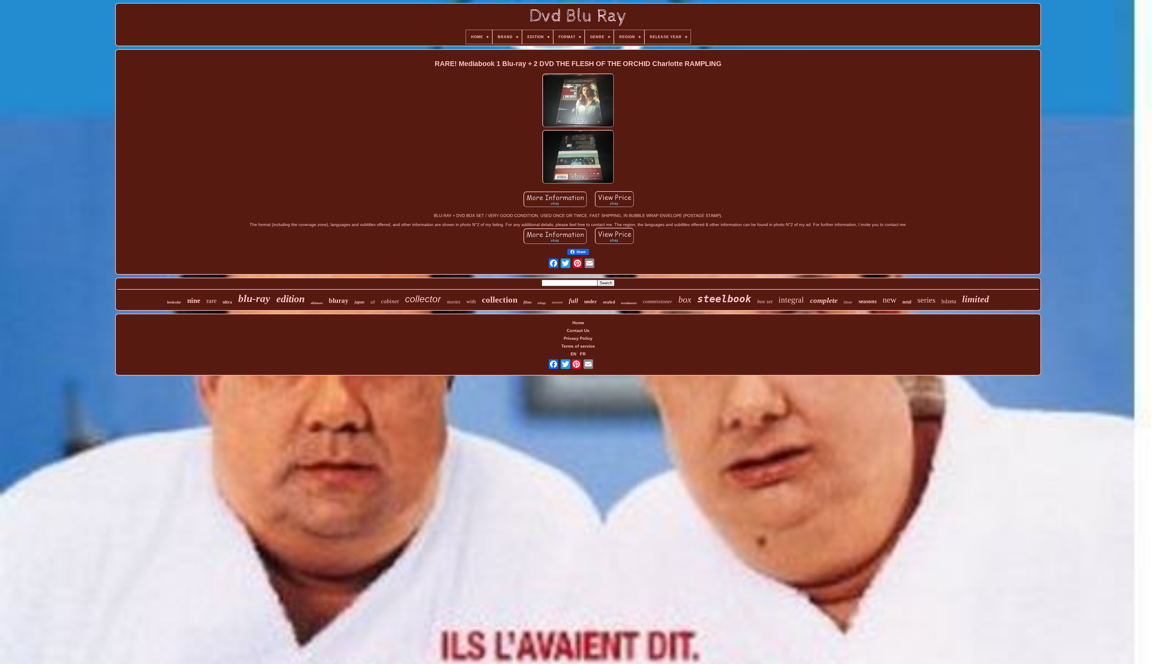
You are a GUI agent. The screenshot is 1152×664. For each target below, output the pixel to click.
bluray (339, 300)
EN (573, 354)
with (471, 301)
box (684, 299)
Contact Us (578, 330)
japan (359, 302)
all (372, 302)
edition (290, 298)
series (926, 300)
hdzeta (948, 301)
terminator (629, 303)
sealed (609, 302)
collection (500, 299)
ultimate (317, 303)
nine (193, 300)
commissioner (657, 301)
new (889, 299)
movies (453, 301)
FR (583, 354)
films (528, 302)
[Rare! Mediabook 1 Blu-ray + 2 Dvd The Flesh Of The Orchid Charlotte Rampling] (578, 101)
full (573, 300)
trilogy (542, 303)
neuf (906, 301)
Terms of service (578, 346)
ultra (227, 302)
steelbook (724, 299)
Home (578, 322)
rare (211, 300)
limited (975, 299)
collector (423, 299)
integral (791, 299)
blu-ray (254, 298)
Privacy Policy (578, 338)
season (557, 302)
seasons (868, 301)
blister (848, 302)
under (590, 301)
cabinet (390, 301)
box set (764, 301)
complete (824, 300)
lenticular (174, 302)
